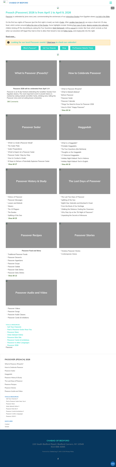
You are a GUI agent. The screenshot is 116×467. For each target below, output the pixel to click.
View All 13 (12, 276)
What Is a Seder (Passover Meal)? (20, 143)
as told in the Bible (103, 17)
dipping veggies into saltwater (97, 25)
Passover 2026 (12, 345)
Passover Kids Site (14, 337)
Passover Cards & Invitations (18, 318)
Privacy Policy (70, 451)
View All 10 (66, 164)
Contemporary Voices (69, 254)
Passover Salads (14, 267)
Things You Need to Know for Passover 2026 (77, 104)
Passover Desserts (15, 257)
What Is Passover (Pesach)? (71, 89)
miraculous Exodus (72, 17)
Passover (9, 17)
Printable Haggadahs (69, 146)
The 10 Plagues (13, 209)
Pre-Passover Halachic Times (82, 48)
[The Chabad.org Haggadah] (58, 55)
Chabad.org (53, 451)
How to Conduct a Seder (17, 158)
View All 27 (12, 164)
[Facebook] (58, 459)
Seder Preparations (15, 149)
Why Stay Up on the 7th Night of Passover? (77, 212)
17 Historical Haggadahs (70, 155)
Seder (62, 22)
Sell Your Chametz (49, 48)
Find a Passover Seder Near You (19, 330)
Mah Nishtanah (58, 28)
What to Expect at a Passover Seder (21, 152)
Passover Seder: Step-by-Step (19, 155)
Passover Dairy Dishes (16, 273)
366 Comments (12, 102)
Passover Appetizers (15, 260)
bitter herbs (68, 31)
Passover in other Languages (18, 343)
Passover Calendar (68, 101)
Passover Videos (14, 308)
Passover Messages (15, 200)
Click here (51, 42)
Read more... (11, 37)
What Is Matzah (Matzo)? (70, 92)
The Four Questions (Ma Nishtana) (73, 149)
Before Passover (67, 95)
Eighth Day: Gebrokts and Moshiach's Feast (77, 203)
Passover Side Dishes (16, 270)
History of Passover (15, 197)
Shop (64, 48)
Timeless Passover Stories (70, 251)
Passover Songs (14, 311)
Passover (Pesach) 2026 (17, 359)
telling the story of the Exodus (37, 25)
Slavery (10, 206)
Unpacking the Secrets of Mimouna (74, 215)
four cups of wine (79, 25)
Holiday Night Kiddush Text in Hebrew (75, 158)
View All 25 (12, 218)
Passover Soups (14, 264)
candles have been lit (77, 22)
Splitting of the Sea (15, 215)
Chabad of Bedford (18, 3)
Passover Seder (67, 98)
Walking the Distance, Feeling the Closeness (77, 209)
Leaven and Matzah (15, 203)
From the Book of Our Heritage (72, 206)
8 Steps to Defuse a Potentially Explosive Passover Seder (29, 161)
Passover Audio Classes (16, 315)
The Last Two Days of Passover (72, 197)
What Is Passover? (29, 48)
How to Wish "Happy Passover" (73, 107)
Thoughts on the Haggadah (71, 152)
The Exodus (12, 212)
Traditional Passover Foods (17, 254)
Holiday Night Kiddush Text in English (74, 161)
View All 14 (66, 110)
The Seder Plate (14, 146)
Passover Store (13, 332)
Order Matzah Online (15, 335)
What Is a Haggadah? (69, 143)
